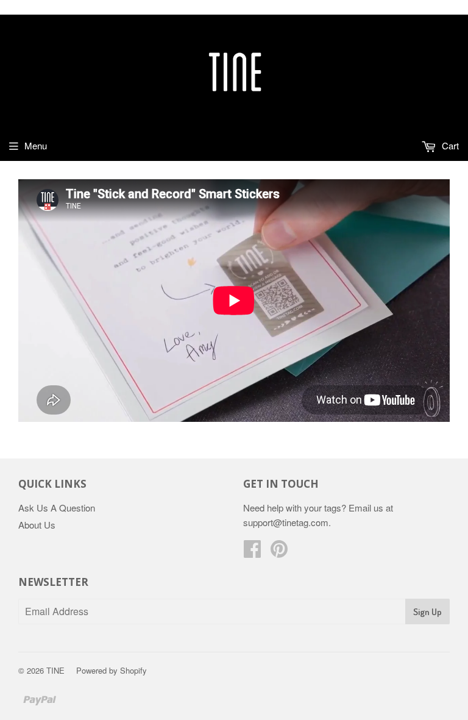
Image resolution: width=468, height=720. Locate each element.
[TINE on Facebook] (252, 552)
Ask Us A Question (56, 507)
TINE (55, 670)
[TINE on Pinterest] (279, 552)
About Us (36, 524)
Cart (449, 145)
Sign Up (427, 612)
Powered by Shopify (111, 670)
